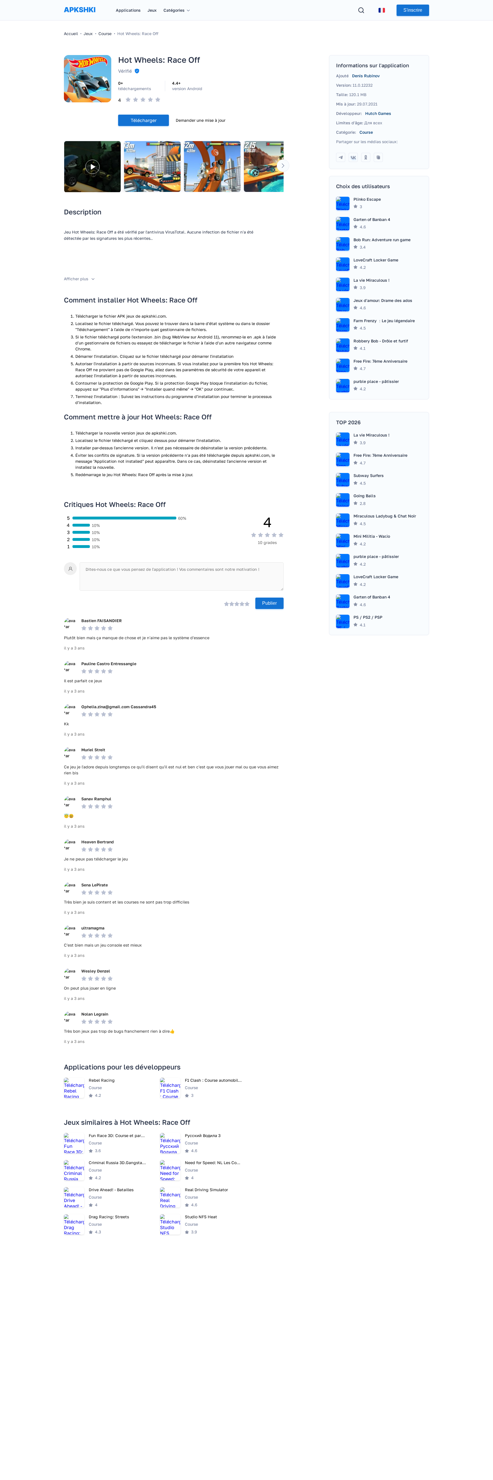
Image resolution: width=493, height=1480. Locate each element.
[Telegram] (340, 157)
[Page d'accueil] (79, 15)
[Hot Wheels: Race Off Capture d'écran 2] (212, 166)
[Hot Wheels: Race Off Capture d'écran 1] (152, 166)
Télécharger (144, 120)
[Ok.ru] (365, 157)
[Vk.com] (353, 157)
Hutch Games (378, 113)
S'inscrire (412, 10)
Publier (269, 603)
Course (366, 132)
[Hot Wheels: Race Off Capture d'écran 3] (272, 166)
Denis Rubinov (366, 75)
